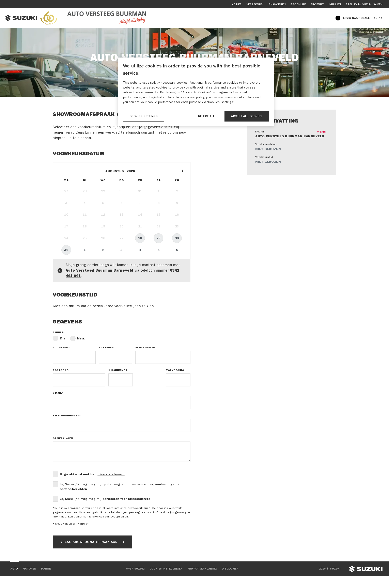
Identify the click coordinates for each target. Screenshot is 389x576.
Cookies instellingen (166, 568)
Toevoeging (175, 370)
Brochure (298, 4)
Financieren (277, 4)
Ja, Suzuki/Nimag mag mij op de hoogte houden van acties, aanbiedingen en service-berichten (120, 486)
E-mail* (58, 392)
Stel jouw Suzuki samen (364, 4)
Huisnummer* (118, 370)
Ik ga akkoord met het (92, 474)
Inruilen (335, 4)
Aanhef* (59, 332)
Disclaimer (230, 568)
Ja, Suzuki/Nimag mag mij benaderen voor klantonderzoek (106, 499)
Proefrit (317, 4)
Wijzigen (322, 131)
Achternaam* (145, 347)
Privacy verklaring (202, 568)
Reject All (206, 116)
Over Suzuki (135, 568)
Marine (46, 568)
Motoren (29, 568)
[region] (196, 92)
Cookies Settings (143, 116)
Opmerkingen (63, 438)
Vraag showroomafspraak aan (89, 542)
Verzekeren (255, 4)
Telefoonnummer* (67, 415)
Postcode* (61, 370)
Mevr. (81, 338)
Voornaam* (61, 347)
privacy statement (111, 474)
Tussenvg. (107, 347)
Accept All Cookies (246, 116)
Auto (14, 568)
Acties (237, 4)
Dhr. (63, 338)
